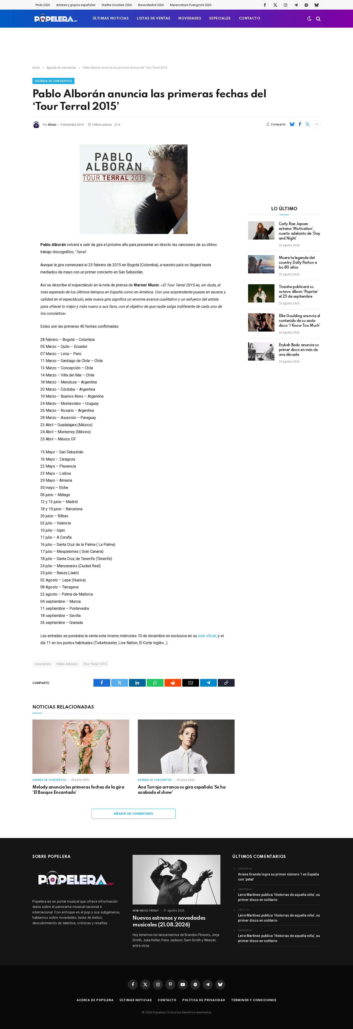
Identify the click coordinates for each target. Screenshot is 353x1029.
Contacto (167, 1000)
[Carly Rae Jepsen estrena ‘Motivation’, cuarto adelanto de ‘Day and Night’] (261, 230)
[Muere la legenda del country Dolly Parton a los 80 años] (261, 264)
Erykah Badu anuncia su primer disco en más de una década (299, 350)
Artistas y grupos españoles (75, 5)
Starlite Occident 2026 (117, 5)
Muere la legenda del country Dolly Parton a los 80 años (298, 263)
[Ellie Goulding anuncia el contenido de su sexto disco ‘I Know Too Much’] (261, 322)
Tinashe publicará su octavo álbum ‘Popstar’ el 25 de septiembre (298, 292)
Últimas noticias (136, 1000)
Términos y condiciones (253, 1000)
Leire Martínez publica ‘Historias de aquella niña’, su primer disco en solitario (279, 897)
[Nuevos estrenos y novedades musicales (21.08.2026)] (177, 879)
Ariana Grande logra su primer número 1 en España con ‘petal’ (278, 876)
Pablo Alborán (67, 664)
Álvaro (52, 124)
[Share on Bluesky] (292, 124)
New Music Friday (146, 910)
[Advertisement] (176, 47)
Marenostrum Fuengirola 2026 (190, 5)
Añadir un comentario (133, 813)
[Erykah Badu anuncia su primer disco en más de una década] (261, 351)
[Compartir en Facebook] (299, 124)
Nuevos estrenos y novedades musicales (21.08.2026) (169, 922)
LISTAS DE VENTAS (153, 18)
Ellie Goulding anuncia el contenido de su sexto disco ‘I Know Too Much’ (299, 321)
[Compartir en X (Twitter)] (307, 124)
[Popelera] (56, 19)
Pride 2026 (43, 5)
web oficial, (207, 636)
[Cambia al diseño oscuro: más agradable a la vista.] (309, 18)
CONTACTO (249, 18)
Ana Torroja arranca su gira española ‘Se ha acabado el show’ (181, 790)
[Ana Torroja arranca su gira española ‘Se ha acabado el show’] (186, 747)
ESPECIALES (220, 18)
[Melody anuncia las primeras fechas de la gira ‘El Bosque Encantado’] (80, 747)
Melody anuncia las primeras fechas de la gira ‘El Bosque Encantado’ (78, 790)
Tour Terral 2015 (95, 664)
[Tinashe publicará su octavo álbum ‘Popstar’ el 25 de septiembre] (261, 293)
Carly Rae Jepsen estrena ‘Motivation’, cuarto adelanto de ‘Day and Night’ (299, 231)
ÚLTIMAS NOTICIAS (111, 18)
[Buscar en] (318, 18)
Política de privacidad (203, 1000)
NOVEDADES (189, 18)
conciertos (43, 664)
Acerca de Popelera (95, 1000)
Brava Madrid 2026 (151, 5)
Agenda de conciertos (53, 81)
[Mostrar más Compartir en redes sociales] (317, 124)
